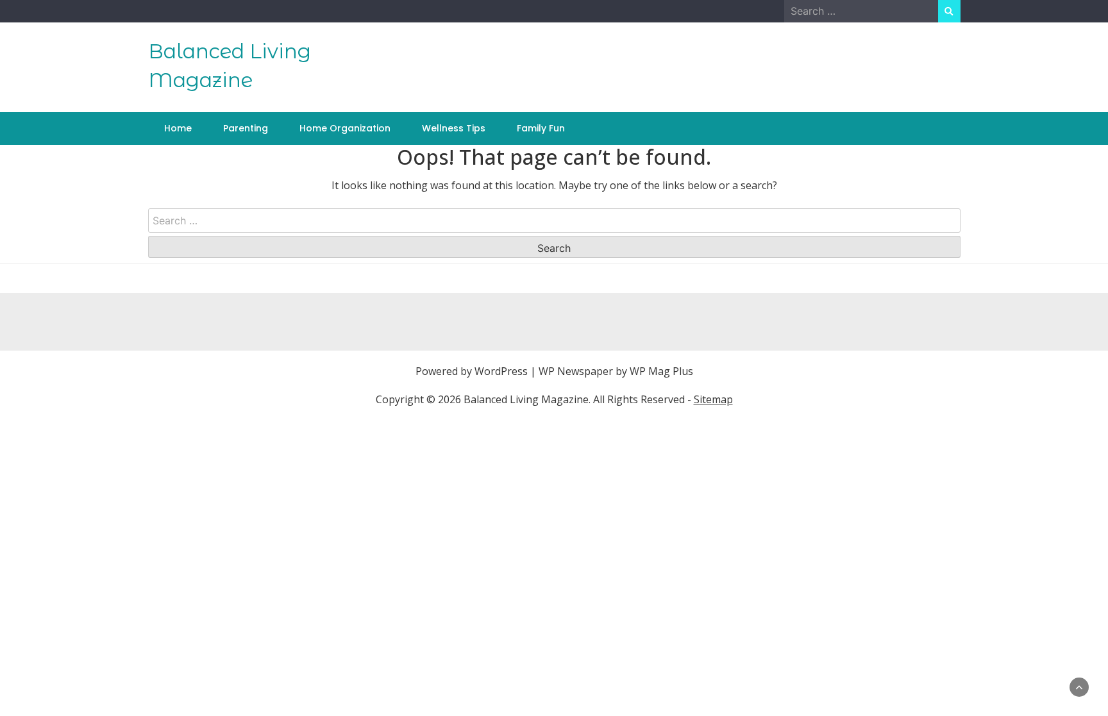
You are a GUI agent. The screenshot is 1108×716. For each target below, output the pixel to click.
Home (178, 128)
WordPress (501, 371)
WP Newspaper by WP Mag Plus (616, 371)
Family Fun (541, 128)
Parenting (245, 128)
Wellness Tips (453, 128)
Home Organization (344, 128)
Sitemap (713, 399)
